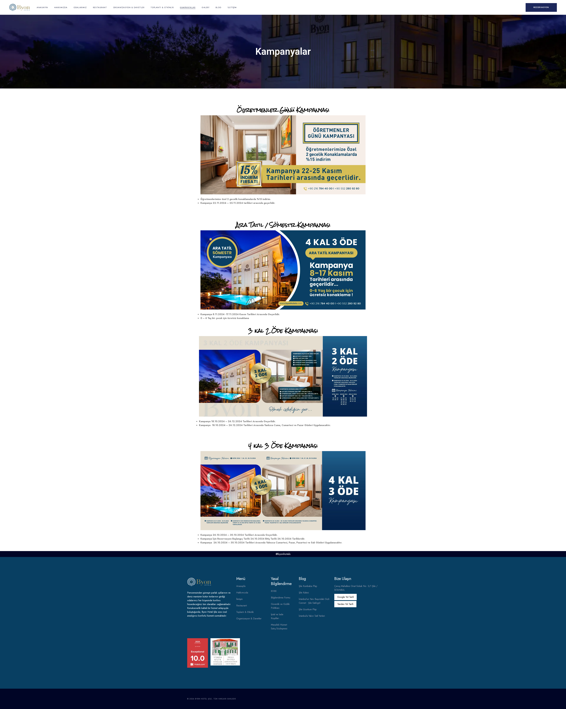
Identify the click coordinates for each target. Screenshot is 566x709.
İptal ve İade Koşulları (277, 616)
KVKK (274, 591)
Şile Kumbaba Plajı (308, 586)
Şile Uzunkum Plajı (308, 609)
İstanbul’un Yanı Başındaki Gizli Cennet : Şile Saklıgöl (314, 601)
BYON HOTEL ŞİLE (203, 698)
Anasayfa (240, 586)
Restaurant (241, 605)
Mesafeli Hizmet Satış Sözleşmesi (279, 626)
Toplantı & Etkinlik (245, 612)
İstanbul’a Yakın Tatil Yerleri (312, 616)
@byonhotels (283, 554)
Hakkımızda (242, 592)
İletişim (239, 599)
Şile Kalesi (304, 592)
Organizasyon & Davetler (248, 618)
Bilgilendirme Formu (280, 597)
